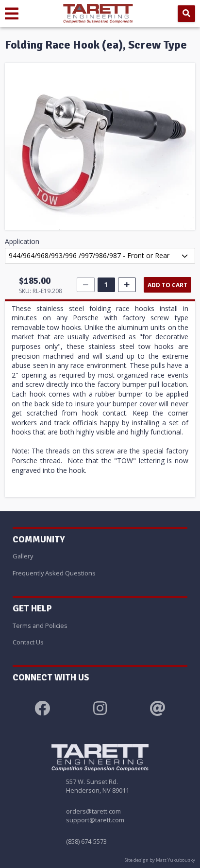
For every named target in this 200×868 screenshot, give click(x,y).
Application (22, 241)
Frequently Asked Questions (54, 573)
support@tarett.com (95, 820)
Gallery (23, 556)
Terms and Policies (40, 625)
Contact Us (28, 642)
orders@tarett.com (93, 811)
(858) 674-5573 (86, 841)
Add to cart (167, 285)
